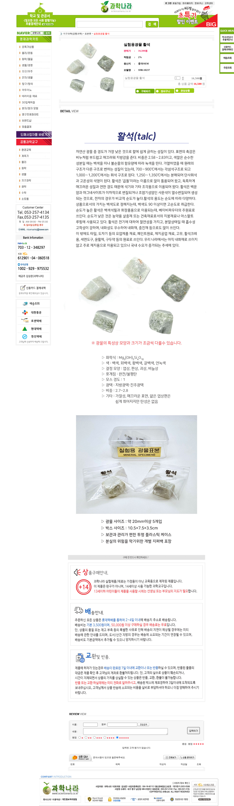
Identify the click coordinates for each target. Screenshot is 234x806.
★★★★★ (124, 738)
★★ (90, 738)
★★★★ (111, 738)
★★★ (99, 738)
